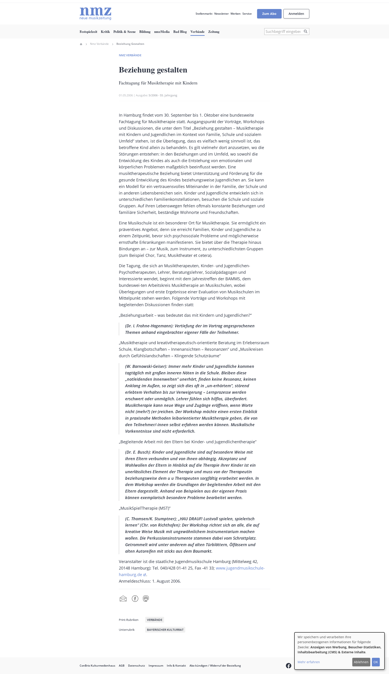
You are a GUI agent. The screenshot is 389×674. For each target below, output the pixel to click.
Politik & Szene (124, 31)
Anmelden (296, 13)
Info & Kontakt (176, 665)
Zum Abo (269, 13)
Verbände (197, 31)
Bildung (145, 31)
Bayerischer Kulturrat (165, 630)
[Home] (95, 13)
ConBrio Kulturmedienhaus (97, 665)
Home (81, 44)
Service (247, 14)
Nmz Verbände (99, 44)
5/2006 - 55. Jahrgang (163, 95)
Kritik (105, 31)
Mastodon (146, 599)
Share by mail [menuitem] (123, 599)
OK (375, 662)
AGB (121, 665)
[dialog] (339, 650)
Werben (236, 14)
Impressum (156, 665)
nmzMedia (162, 31)
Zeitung (213, 31)
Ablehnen (361, 662)
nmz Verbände (130, 55)
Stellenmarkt (204, 14)
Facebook (135, 599)
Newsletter (221, 14)
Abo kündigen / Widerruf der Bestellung (215, 665)
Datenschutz (136, 665)
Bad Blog (180, 31)
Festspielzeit (88, 31)
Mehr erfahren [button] (309, 662)
